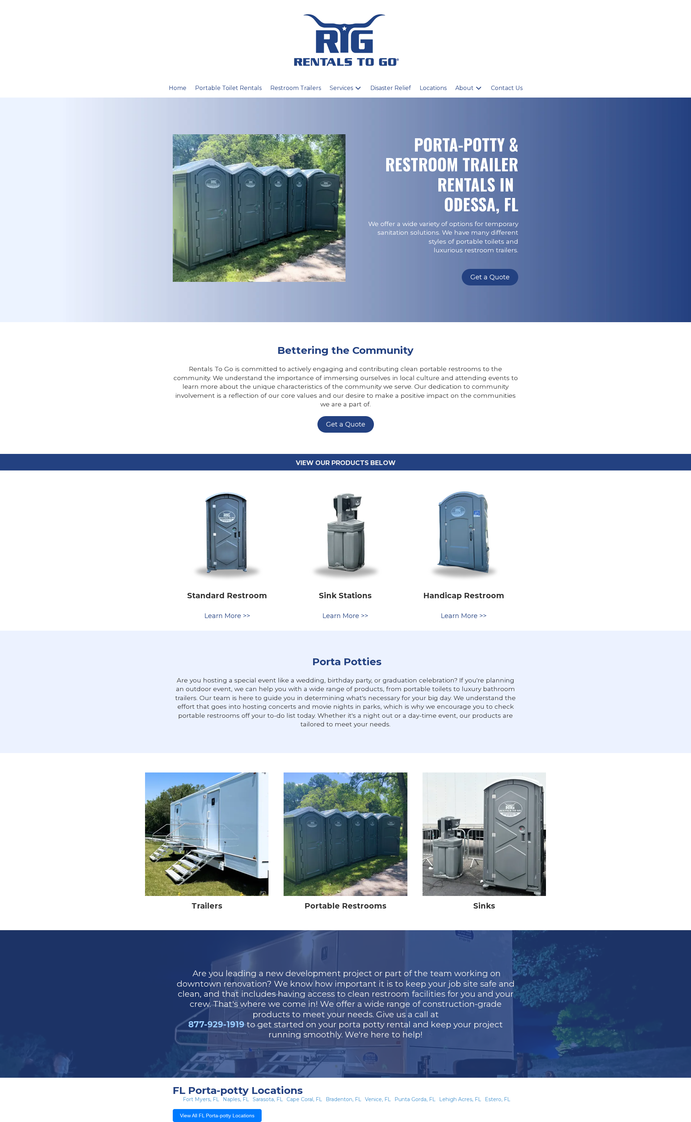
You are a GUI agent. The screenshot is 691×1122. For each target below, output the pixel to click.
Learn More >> (227, 616)
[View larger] (227, 531)
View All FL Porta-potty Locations (217, 1115)
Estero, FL (497, 1099)
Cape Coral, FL (304, 1099)
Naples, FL (236, 1099)
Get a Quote (490, 277)
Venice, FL (378, 1099)
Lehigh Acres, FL (460, 1099)
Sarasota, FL (268, 1099)
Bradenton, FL (343, 1099)
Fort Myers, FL (201, 1099)
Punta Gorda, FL (414, 1099)
